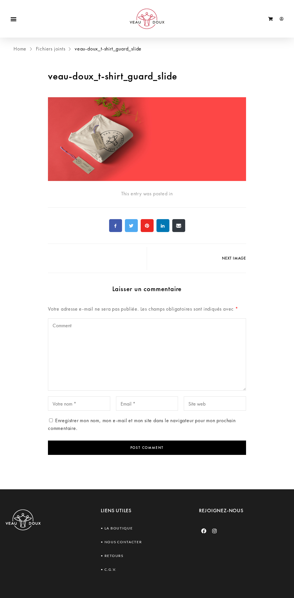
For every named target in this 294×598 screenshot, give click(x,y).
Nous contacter (123, 542)
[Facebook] (204, 531)
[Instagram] (214, 531)
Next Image (234, 258)
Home (20, 48)
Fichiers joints (50, 48)
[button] (13, 19)
